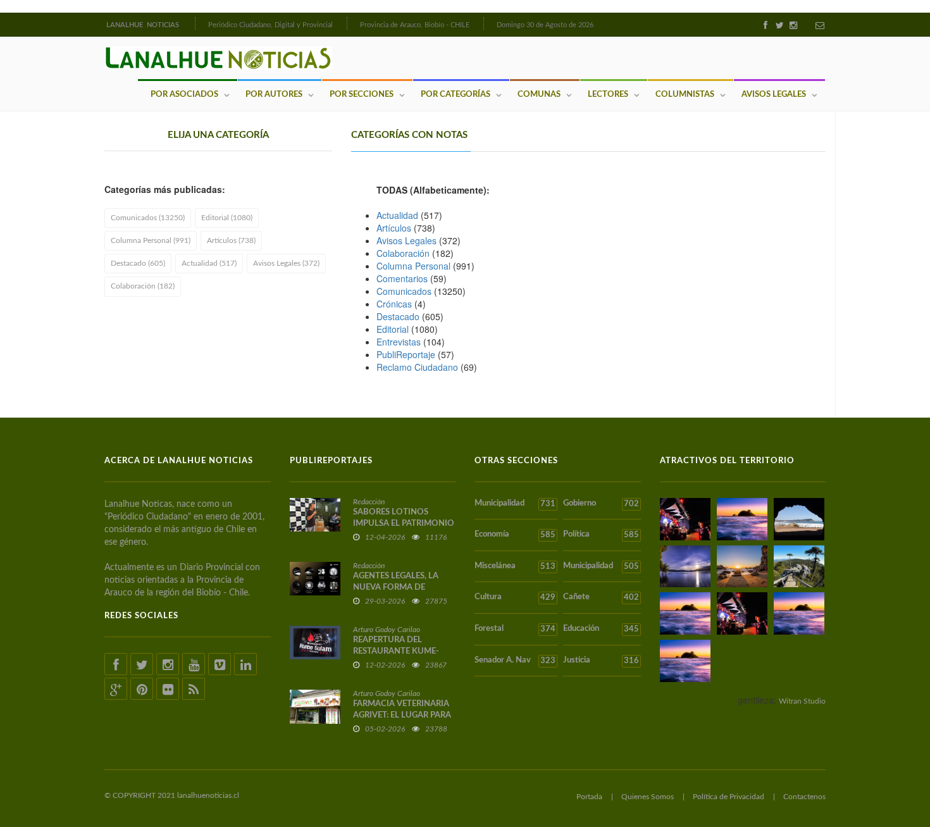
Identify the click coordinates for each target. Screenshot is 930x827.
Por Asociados (184, 94)
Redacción (369, 502)
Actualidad (397, 215)
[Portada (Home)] (193, 23)
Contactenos (804, 796)
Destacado (397, 316)
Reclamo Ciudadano (417, 367)
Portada (589, 796)
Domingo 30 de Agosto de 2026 (545, 25)
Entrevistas (398, 341)
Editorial (392, 329)
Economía (514, 534)
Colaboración (403, 253)
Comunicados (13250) (148, 217)
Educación (600, 629)
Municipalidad (514, 503)
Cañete (600, 597)
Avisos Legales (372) (286, 263)
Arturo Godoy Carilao (386, 629)
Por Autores (273, 94)
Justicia (600, 660)
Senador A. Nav (514, 660)
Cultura (514, 597)
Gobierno (600, 503)
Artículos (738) (231, 240)
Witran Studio (802, 701)
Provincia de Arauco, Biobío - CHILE (414, 25)
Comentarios (402, 278)
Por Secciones (362, 94)
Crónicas (394, 303)
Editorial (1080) (226, 217)
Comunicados (403, 291)
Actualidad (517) (209, 263)
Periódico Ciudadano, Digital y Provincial (270, 25)
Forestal (514, 629)
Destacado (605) (138, 263)
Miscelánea (514, 566)
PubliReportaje (405, 354)
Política (600, 534)
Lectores (608, 94)
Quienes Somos (647, 796)
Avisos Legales (773, 94)
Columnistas (684, 94)
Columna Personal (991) (150, 240)
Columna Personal (413, 265)
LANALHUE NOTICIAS (143, 25)
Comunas (539, 94)
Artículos (393, 227)
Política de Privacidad (728, 796)
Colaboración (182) (143, 286)
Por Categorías (455, 94)
